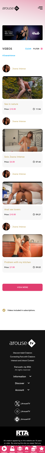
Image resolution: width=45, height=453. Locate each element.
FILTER (36, 48)
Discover (19, 383)
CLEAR (28, 48)
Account (19, 390)
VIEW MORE (22, 287)
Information (19, 376)
